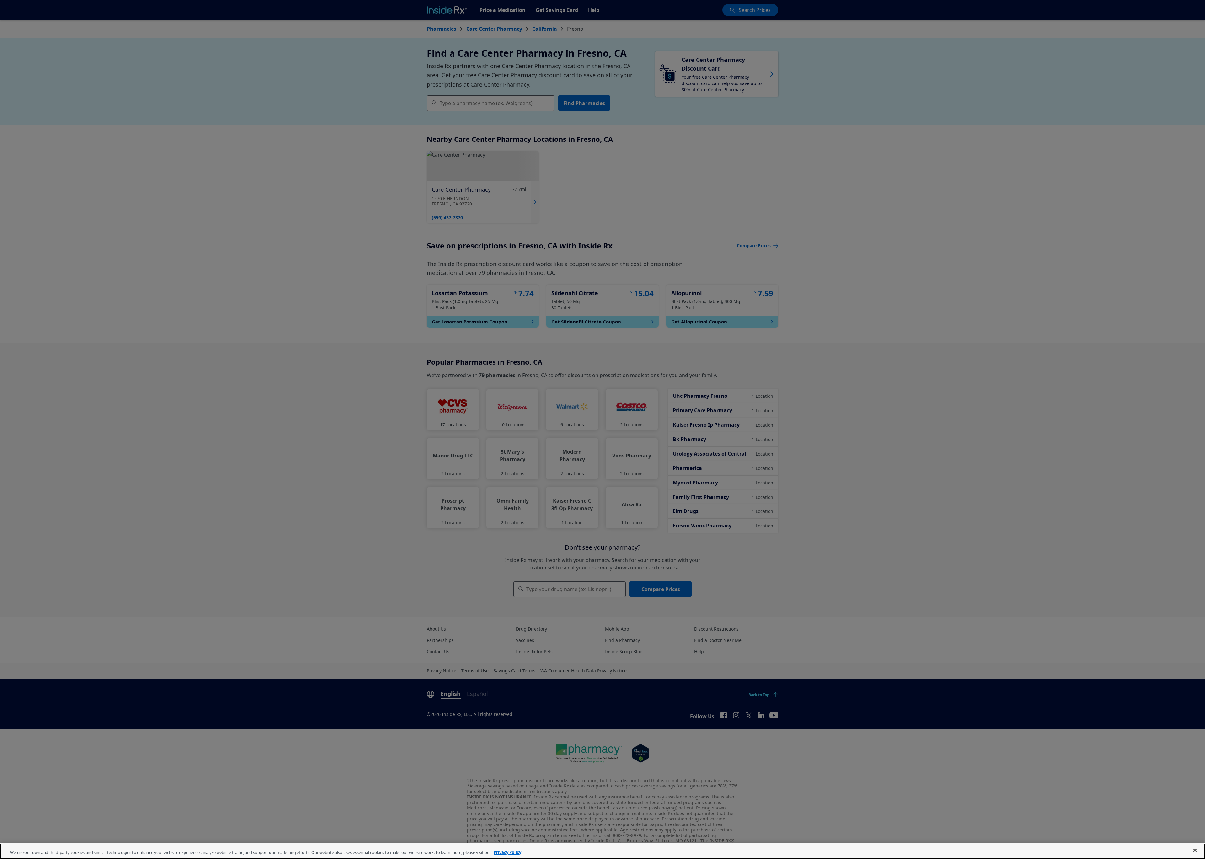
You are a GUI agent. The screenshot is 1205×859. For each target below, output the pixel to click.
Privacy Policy (507, 852)
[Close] (1195, 850)
